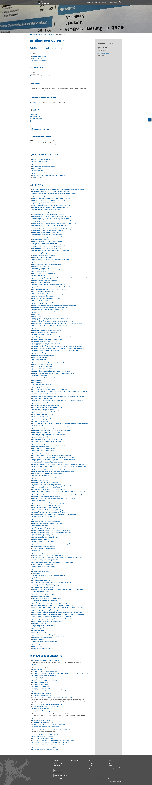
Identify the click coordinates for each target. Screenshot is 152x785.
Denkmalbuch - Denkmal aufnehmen (41, 304)
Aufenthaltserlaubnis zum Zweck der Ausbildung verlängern (47, 232)
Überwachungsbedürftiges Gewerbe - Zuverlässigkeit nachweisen (48, 575)
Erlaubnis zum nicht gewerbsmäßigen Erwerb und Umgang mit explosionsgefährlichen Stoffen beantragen (59, 348)
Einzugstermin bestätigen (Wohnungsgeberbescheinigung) (47, 330)
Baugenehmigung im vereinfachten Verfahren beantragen (46, 264)
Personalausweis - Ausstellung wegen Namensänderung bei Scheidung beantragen (53, 503)
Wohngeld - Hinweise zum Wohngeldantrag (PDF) (46, 749)
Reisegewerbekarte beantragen (40, 525)
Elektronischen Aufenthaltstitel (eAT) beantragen (44, 332)
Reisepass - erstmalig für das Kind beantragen (43, 536)
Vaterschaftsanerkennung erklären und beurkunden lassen (46, 586)
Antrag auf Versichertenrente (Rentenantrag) (45, 675)
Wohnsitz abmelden (37, 643)
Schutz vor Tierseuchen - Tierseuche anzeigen (43, 548)
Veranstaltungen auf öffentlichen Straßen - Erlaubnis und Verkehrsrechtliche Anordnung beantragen (57, 589)
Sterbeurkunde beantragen (39, 569)
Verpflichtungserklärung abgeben (40, 591)
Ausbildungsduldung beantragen (40, 239)
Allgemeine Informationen (39, 56)
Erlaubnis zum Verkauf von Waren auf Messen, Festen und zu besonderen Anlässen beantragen (55, 350)
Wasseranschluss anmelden (39, 632)
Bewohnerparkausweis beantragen (41, 293)
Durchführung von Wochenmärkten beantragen (44, 311)
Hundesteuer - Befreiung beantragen (41, 416)
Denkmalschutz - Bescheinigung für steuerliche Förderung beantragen (49, 307)
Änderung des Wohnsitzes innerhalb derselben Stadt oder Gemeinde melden (51, 205)
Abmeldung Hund (38, 664)
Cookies (110, 778)
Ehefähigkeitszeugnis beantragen (40, 312)
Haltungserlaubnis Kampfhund (41, 708)
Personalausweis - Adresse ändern (40, 500)
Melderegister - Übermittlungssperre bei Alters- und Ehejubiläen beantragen (51, 455)
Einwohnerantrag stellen (38, 329)
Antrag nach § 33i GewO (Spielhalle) (42, 679)
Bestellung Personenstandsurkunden (43, 693)
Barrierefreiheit (118, 778)
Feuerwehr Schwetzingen (38, 165)
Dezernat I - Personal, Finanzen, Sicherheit (42, 159)
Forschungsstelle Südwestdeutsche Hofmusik (43, 166)
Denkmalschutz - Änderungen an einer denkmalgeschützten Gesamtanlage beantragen (54, 305)
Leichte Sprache (102, 2)
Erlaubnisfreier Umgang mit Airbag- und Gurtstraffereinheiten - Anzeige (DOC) (53, 697)
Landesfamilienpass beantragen (40, 437)
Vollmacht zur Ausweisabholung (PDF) (43, 738)
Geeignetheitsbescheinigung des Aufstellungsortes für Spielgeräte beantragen (52, 377)
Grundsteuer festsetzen (38, 395)
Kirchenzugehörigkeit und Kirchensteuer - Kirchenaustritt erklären (48, 434)
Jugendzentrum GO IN (37, 170)
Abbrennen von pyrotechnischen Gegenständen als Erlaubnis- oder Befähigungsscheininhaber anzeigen (58, 189)
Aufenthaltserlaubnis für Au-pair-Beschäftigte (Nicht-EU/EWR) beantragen (51, 218)
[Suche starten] (120, 3)
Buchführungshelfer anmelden (40, 300)
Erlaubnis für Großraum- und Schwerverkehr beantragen (46, 343)
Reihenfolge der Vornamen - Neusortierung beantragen (46, 521)
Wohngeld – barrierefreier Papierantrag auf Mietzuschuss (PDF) (49, 746)
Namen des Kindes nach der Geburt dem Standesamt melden (47, 473)
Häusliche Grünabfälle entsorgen (40, 402)
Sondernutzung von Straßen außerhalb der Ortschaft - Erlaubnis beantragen (51, 553)
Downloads (109, 765)
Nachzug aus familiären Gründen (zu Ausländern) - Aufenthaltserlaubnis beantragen (53, 470)
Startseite (32, 34)
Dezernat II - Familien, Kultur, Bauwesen (42, 161)
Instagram (75, 764)
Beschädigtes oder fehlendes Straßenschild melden (45, 280)
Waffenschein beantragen (38, 627)
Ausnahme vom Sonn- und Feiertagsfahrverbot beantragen (47, 248)
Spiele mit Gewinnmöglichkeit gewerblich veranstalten (46, 561)
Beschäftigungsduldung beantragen (41, 282)
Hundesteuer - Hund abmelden (40, 420)
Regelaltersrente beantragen (39, 520)
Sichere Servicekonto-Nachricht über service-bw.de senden (45, 120)
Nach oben (149, 705)
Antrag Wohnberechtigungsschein (42, 686)
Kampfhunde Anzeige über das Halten (43, 718)
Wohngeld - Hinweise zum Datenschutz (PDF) (45, 747)
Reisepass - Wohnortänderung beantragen (43, 541)
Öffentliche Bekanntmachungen (114, 767)
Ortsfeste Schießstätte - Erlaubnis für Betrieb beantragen (46, 487)
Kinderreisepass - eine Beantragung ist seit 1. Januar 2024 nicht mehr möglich (51, 430)
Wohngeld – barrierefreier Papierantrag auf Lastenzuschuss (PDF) (50, 744)
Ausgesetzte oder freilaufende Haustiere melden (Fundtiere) (47, 241)
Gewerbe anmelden (37, 380)
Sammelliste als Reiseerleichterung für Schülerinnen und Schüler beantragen (51, 545)
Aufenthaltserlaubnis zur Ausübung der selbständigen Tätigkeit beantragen (51, 236)
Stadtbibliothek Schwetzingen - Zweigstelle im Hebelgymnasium (48, 175)
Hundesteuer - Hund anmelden (40, 421)
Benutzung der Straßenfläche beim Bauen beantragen (45, 279)
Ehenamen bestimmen (38, 314)
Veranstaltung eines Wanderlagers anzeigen (43, 587)
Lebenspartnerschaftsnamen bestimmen (42, 443)
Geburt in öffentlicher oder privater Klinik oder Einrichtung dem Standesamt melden (53, 373)
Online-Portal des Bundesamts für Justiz (44, 722)
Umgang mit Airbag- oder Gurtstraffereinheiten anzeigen (46, 577)
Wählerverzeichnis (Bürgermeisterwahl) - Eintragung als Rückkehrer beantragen (52, 603)
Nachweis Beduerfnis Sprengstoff (42, 720)
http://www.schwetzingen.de (38, 122)
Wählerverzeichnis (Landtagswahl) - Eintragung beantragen (47, 621)
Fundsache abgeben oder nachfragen (41, 370)
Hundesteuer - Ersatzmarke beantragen (42, 418)
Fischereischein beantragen (39, 359)
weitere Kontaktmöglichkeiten (61, 775)
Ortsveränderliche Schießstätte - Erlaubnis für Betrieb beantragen (48, 489)
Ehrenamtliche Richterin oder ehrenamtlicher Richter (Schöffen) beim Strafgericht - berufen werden (57, 323)
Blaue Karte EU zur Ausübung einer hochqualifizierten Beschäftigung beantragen (52, 295)
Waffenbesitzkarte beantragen (40, 623)
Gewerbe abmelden (37, 378)
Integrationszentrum (37, 168)
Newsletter (94, 2)
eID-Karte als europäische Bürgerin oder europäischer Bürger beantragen (50, 325)
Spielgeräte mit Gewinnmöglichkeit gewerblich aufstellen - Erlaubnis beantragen (52, 562)
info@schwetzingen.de (37, 118)
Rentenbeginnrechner (39, 728)
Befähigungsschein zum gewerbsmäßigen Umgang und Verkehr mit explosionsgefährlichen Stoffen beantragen (60, 277)
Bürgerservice (92, 763)
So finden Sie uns (34, 102)
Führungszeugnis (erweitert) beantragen (42, 368)
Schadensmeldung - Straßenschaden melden (43, 546)
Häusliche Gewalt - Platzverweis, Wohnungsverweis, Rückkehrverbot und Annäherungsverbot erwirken (57, 400)
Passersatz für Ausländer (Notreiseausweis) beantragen (46, 496)
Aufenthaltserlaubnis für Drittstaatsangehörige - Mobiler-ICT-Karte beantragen (52, 220)
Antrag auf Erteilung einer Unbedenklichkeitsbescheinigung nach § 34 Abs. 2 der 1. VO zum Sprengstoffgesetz (61, 673)
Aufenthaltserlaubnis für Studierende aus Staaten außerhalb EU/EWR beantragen (52, 227)
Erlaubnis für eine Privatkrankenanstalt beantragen (45, 341)
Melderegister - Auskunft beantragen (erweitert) (44, 450)
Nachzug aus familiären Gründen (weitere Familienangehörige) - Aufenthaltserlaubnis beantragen (56, 468)
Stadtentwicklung (93, 768)
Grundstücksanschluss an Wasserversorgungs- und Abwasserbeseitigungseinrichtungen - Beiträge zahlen (58, 396)
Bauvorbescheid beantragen (39, 271)
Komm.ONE (119, 781)
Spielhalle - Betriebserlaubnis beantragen (42, 564)
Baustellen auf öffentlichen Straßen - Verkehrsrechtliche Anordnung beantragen (52, 270)
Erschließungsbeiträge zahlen (39, 352)
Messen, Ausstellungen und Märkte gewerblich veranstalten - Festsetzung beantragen (53, 459)
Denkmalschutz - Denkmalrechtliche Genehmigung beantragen (48, 309)
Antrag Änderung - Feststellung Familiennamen (45, 671)
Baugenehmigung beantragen (39, 262)
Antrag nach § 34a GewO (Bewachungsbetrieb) (45, 680)
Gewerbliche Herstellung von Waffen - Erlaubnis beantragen (47, 387)
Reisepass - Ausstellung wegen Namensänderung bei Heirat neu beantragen (51, 530)
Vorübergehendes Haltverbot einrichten (42, 602)
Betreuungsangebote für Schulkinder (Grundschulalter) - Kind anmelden (50, 289)
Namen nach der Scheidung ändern (41, 475)
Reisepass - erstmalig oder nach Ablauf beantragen (45, 537)
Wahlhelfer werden (37, 628)
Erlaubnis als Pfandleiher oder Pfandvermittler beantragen (47, 339)
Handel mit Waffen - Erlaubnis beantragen (43, 409)
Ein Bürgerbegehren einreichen (40, 327)
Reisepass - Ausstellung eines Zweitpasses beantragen (45, 528)
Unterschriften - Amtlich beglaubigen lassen (43, 584)
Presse (108, 763)
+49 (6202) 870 (35, 114)
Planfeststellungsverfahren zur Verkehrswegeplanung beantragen (49, 512)
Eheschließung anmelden (38, 316)
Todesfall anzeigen (37, 573)
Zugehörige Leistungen (38, 58)
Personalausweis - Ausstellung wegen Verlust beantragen (46, 505)
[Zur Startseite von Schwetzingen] (44, 2)
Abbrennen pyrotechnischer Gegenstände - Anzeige (46, 660)
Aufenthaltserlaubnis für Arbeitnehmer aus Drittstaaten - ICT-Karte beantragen (52, 216)
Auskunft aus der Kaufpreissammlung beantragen (44, 243)
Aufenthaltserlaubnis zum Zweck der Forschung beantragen (47, 234)
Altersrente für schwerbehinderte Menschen (45, 666)
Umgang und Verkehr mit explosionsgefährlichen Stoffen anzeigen (49, 578)
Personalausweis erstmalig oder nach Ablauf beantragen (46, 509)
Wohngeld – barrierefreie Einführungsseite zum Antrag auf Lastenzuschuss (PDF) (54, 740)
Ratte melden (35, 518)
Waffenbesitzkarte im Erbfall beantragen (42, 625)
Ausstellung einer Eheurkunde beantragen (42, 254)
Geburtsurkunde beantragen (39, 375)
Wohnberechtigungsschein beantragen (42, 637)
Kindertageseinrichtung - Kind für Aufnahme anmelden (46, 432)
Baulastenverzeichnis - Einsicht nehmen (42, 266)
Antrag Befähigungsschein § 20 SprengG (43, 677)
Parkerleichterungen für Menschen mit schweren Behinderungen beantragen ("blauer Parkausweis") (57, 495)
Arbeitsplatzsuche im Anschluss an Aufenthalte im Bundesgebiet (48, 214)
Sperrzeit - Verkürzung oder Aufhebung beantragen (45, 559)
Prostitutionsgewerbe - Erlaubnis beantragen (43, 516)
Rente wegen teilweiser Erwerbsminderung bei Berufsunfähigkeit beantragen (51, 543)
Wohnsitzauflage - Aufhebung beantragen (42, 648)
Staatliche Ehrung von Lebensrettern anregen (43, 566)
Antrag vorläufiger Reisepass (41, 682)
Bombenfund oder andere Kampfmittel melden (44, 296)
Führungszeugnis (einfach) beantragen (42, 366)
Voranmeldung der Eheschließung (40, 596)
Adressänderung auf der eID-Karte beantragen (44, 202)
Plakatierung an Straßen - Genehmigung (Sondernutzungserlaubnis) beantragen (52, 511)
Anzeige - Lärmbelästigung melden (41, 212)
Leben (90, 767)
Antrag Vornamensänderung (41, 684)
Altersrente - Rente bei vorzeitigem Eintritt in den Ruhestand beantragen (50, 207)
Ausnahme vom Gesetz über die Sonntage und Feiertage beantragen (49, 245)
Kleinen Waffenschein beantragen (40, 436)
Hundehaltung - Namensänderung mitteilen (43, 414)
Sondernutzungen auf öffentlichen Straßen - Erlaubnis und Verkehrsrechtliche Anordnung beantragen (57, 557)
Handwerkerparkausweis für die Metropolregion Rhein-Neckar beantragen (50, 411)
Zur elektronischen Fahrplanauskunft (40, 76)
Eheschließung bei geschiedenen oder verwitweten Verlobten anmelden (50, 318)
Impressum (94, 778)
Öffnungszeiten (57, 770)
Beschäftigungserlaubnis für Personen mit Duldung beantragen (48, 287)
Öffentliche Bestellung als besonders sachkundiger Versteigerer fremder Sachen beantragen (55, 486)
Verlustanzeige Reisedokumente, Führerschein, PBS (46, 735)
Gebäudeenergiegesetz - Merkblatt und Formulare (46, 706)
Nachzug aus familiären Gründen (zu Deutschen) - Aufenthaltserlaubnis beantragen (53, 471)
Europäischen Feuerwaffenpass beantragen (43, 355)
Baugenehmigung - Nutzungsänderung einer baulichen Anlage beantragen (51, 259)
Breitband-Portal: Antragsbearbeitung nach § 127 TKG (46, 298)
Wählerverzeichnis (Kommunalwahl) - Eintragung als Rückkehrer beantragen (51, 616)
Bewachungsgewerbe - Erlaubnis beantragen (43, 291)
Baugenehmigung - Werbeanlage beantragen (43, 261)
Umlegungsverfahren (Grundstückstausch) (42, 580)
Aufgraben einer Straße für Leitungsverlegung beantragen (46, 237)
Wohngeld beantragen (38, 639)
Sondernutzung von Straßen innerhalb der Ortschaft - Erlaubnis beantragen (51, 555)
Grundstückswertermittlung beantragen (42, 398)
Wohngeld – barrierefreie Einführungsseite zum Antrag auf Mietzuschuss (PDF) (53, 742)
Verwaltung (39, 34)
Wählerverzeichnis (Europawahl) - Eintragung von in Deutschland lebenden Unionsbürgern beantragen (58, 614)
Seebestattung (36, 550)
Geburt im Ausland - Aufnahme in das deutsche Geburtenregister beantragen (51, 371)
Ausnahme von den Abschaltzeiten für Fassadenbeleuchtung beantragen (50, 250)
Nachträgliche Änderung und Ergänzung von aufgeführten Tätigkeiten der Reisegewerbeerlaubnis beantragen (59, 466)
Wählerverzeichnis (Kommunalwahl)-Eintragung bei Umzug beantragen (50, 619)
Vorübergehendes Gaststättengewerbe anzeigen (44, 600)
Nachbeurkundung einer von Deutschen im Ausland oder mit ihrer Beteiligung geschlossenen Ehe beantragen (59, 464)
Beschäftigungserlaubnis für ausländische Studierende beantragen (48, 284)
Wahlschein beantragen (38, 630)
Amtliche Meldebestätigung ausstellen (42, 211)
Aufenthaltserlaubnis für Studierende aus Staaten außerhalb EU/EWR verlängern (52, 229)
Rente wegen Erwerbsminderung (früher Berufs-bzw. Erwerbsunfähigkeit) (52, 729)
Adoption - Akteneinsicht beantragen (41, 196)
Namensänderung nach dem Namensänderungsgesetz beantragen (49, 477)
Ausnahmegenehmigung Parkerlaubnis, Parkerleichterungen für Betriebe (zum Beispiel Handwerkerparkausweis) (60, 252)
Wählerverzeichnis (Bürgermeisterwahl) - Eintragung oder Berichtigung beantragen (53, 605)
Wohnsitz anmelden (37, 646)
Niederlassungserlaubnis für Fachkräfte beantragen (45, 482)
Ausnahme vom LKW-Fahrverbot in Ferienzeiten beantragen (47, 246)
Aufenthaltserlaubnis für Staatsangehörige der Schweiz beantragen (49, 225)
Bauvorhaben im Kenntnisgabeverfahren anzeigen (44, 273)
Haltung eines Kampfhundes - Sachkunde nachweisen (45, 405)
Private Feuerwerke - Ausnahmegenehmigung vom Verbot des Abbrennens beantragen (54, 514)
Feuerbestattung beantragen (39, 357)
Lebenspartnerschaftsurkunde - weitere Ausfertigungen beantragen (49, 445)
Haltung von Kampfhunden (40, 710)
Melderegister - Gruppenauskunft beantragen (43, 453)
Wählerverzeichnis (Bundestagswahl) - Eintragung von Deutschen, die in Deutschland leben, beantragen (58, 607)
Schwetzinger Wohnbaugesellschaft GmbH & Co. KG (45, 172)
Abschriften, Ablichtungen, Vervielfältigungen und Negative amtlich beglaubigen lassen (54, 193)
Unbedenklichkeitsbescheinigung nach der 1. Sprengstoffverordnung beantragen (52, 582)
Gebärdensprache (112, 2)
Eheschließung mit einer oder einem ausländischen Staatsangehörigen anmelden (52, 321)
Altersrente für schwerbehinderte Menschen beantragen (46, 209)
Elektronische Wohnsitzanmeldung (42, 695)
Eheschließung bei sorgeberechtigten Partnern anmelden (46, 320)
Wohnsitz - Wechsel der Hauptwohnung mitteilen (44, 641)
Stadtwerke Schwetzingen (38, 177)
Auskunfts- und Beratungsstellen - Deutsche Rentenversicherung (50, 690)
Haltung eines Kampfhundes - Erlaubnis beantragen (45, 403)
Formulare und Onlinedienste (39, 60)
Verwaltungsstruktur (48, 34)
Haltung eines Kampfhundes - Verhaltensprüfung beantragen (47, 407)
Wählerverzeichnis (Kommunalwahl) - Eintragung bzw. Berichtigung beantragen (52, 618)
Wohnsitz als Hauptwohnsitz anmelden (42, 644)
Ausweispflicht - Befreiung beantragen (42, 257)
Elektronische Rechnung (112, 768)
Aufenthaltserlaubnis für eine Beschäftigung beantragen (46, 221)
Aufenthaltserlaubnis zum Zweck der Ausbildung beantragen (47, 230)
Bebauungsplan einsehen (38, 275)
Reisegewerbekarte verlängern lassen (41, 527)
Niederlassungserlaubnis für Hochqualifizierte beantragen (46, 484)
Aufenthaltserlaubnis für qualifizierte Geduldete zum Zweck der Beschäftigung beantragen (54, 223)
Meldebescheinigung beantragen (40, 446)
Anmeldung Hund (38, 669)
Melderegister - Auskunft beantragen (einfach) (43, 448)
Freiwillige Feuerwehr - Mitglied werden (42, 364)
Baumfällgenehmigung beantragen (41, 268)
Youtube (84, 764)
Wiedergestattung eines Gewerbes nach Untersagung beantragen (48, 636)
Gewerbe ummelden (37, 382)
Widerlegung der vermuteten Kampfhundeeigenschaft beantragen (49, 634)
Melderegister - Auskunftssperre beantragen (43, 452)
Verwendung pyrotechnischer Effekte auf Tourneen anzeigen (47, 594)
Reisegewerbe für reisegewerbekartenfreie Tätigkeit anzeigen (47, 523)
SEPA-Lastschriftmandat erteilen (40, 552)
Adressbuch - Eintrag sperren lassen (41, 204)
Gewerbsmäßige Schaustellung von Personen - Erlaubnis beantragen (49, 389)
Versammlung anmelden (38, 593)
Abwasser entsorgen (37, 195)
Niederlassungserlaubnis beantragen (41, 480)
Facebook (78, 764)
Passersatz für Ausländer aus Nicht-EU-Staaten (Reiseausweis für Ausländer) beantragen (54, 498)
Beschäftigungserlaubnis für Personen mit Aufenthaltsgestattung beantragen (51, 286)
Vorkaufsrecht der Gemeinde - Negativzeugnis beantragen (46, 598)
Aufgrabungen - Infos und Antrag (42, 688)
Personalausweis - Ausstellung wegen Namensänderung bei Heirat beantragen (51, 502)
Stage (72, 764)
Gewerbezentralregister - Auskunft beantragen (44, 386)
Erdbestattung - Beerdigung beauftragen (42, 334)
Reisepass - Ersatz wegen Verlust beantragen (43, 534)
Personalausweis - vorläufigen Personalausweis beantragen (47, 507)
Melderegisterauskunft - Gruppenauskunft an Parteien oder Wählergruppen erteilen (53, 457)
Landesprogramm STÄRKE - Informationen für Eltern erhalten (47, 439)
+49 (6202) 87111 (35, 116)
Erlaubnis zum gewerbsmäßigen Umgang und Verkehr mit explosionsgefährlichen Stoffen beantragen (57, 346)
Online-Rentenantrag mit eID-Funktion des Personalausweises (49, 724)
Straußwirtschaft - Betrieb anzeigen (41, 571)
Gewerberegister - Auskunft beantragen (42, 384)
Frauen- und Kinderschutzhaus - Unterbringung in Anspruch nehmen (49, 362)
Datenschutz (103, 778)
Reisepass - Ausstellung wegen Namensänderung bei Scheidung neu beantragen (52, 532)
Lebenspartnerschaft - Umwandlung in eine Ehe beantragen (47, 441)
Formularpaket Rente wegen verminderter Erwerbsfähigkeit (49, 704)
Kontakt (88, 2)
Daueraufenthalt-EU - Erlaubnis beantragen (43, 302)
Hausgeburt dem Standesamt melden (41, 412)
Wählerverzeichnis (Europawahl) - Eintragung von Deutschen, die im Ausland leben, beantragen (56, 611)
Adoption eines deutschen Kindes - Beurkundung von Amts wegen (48, 200)
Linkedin (81, 764)
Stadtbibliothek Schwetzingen (40, 173)
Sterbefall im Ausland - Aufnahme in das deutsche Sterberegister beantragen (51, 568)
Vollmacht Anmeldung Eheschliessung (43, 736)
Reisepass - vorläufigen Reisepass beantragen (43, 539)
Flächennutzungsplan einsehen (40, 361)
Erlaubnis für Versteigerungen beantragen (42, 345)
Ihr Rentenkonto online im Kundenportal (44, 712)
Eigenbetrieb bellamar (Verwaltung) (41, 163)
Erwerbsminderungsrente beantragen (41, 354)
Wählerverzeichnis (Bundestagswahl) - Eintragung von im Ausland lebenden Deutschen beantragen (57, 609)
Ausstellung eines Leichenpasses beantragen (43, 255)
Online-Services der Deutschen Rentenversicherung (46, 726)
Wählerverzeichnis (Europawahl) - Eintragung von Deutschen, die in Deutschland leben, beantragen (57, 612)
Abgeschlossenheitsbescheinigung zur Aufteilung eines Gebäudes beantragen (51, 191)
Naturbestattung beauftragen (39, 478)
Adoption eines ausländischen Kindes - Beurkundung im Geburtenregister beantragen (53, 198)
